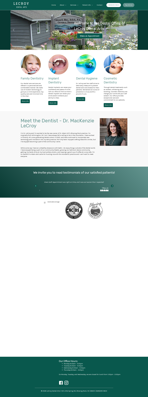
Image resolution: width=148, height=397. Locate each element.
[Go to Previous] (36, 186)
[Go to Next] (112, 186)
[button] (65, 5)
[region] (74, 30)
